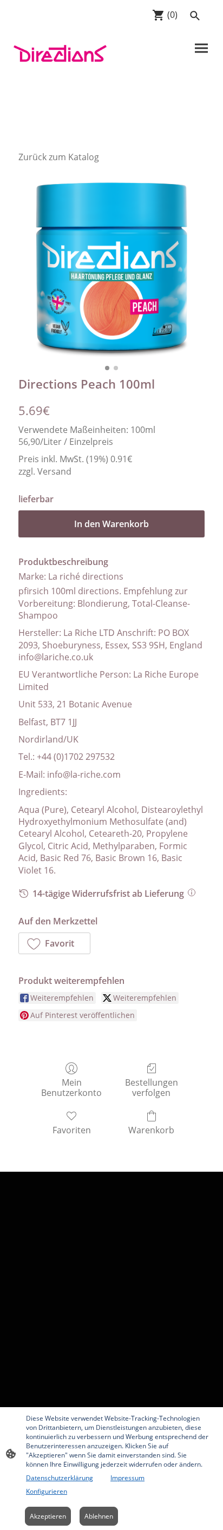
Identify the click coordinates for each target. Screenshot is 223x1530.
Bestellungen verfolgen (151, 1087)
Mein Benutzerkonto (71, 1087)
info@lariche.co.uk (55, 657)
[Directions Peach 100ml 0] (111, 267)
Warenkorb (151, 1129)
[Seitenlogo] (60, 52)
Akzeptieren (48, 1516)
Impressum (127, 1477)
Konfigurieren (46, 1491)
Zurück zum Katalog (58, 157)
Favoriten (72, 1129)
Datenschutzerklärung (59, 1477)
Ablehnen (98, 1516)
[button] (54, 943)
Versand (54, 471)
